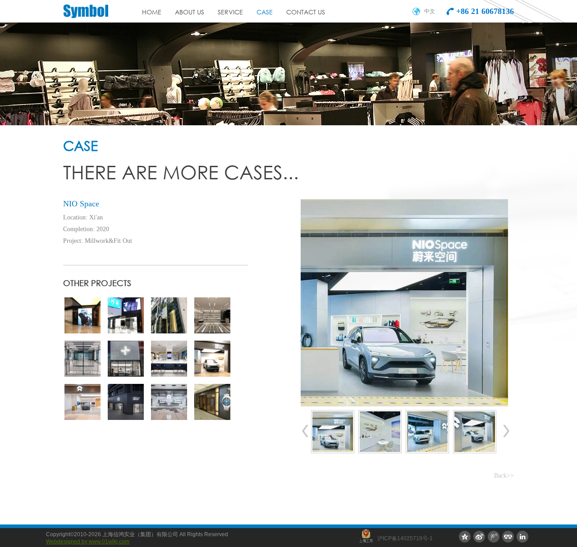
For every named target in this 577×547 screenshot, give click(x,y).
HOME (151, 12)
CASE (264, 12)
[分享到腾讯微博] (493, 536)
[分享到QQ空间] (465, 536)
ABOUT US (189, 12)
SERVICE (230, 12)
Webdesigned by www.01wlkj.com (87, 541)
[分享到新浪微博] (479, 536)
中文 (429, 11)
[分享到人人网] (508, 536)
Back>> (504, 475)
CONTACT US (305, 12)
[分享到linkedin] (522, 536)
